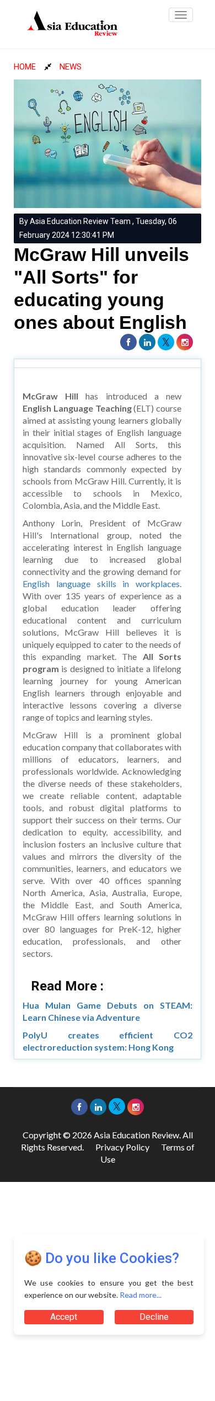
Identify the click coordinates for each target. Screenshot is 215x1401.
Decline (154, 1317)
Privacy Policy (122, 1147)
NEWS (71, 67)
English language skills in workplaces (101, 583)
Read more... (141, 1294)
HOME (25, 67)
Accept (63, 1317)
